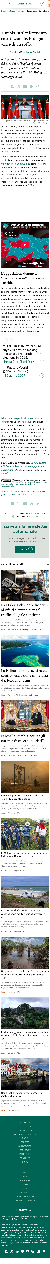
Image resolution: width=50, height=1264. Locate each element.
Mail (25, 1188)
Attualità (25, 1122)
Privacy (25, 1192)
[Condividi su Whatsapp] (31, 86)
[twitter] (11, 1251)
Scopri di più (32, 516)
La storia (25, 1184)
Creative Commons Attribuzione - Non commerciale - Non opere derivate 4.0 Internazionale (24, 484)
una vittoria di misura (19, 137)
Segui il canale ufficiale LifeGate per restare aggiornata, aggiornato (23, 466)
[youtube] (27, 1251)
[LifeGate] (25, 3)
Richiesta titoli (25, 1146)
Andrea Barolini (33, 52)
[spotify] (22, 1251)
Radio (25, 1138)
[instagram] (32, 1251)
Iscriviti (23, 549)
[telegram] (43, 1251)
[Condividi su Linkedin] (25, 86)
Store (13, 4)
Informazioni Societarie (25, 1196)
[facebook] (6, 1251)
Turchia (28, 494)
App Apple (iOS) (25, 1130)
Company (25, 1172)
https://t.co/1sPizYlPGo (20, 362)
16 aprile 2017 (15, 375)
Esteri (3, 629)
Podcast (25, 1142)
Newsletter (25, 1126)
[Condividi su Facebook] (12, 86)
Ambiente (5, 870)
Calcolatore (25, 1154)
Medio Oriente (17, 494)
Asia (8, 494)
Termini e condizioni (25, 1200)
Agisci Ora (25, 1158)
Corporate (25, 1150)
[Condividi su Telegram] (37, 86)
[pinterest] (17, 1251)
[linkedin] (38, 1251)
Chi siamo (25, 1180)
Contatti (25, 1176)
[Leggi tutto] (47, 564)
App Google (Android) (25, 1134)
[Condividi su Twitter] (18, 86)
